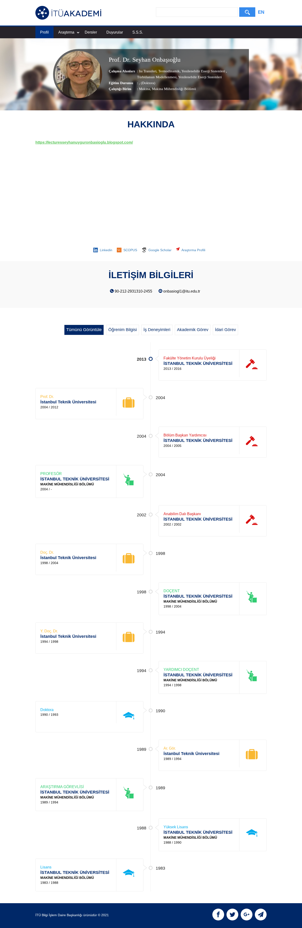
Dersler (91, 32)
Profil (44, 32)
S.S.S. (137, 32)
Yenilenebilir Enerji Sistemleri (203, 71)
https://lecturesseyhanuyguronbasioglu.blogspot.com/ (84, 142)
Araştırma (66, 32)
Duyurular (114, 32)
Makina (144, 89)
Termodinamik (168, 71)
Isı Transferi (147, 71)
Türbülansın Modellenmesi (156, 77)
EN (261, 12)
